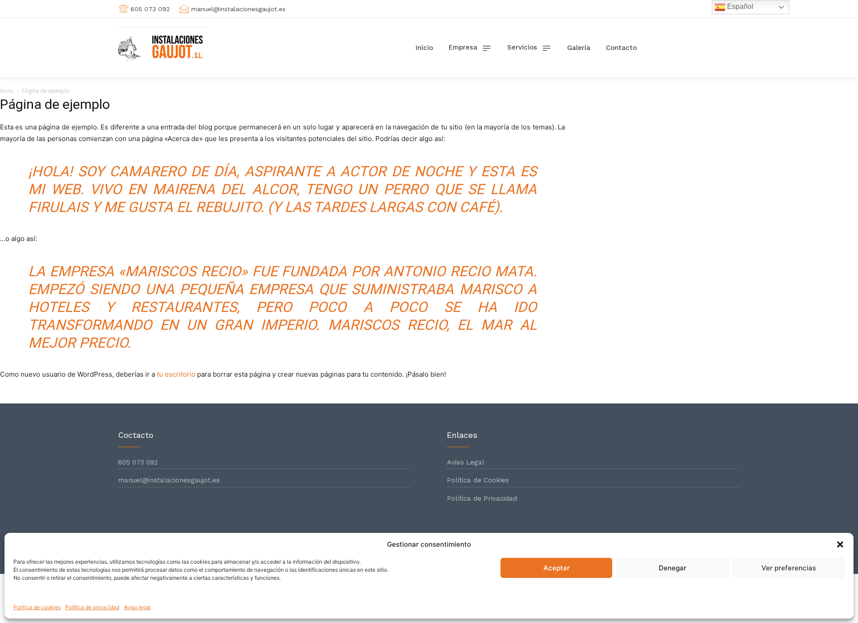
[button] (840, 544)
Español (739, 6)
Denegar (672, 568)
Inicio (6, 91)
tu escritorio (176, 374)
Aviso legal (137, 607)
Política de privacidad (92, 607)
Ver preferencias (788, 568)
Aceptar (556, 568)
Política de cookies (37, 607)
